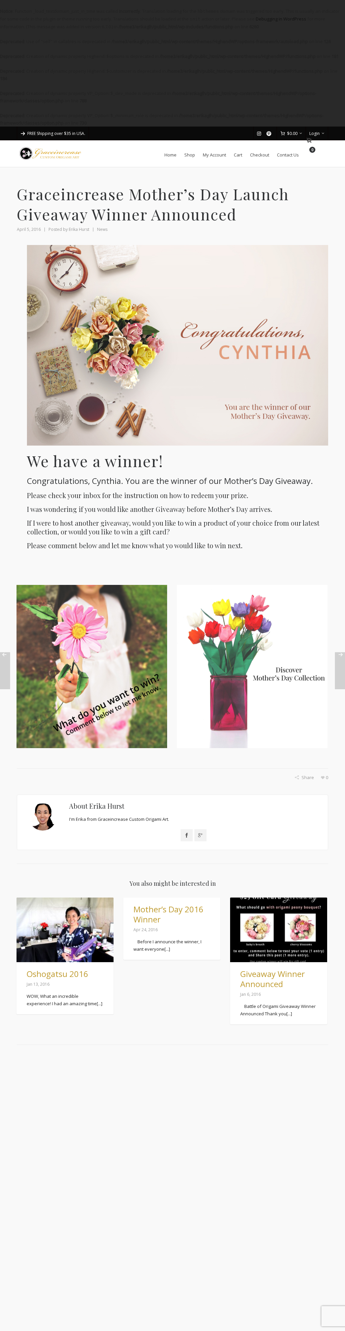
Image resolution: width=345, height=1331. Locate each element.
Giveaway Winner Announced (272, 978)
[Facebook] (187, 835)
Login (314, 133)
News (102, 229)
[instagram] (260, 134)
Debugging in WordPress (281, 19)
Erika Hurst (79, 229)
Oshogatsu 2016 (57, 973)
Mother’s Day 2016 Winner (168, 914)
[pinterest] (269, 133)
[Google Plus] (200, 835)
